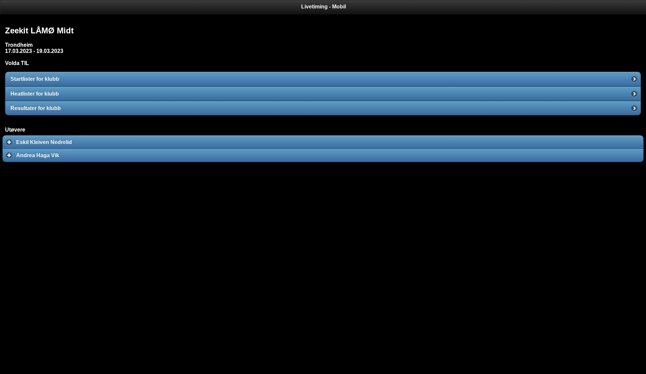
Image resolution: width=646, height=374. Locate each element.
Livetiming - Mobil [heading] (323, 6)
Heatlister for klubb (34, 94)
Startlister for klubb (34, 79)
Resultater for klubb (35, 108)
